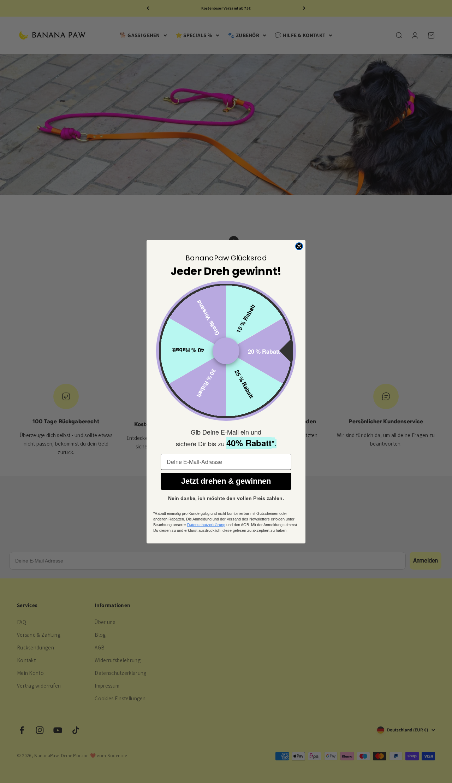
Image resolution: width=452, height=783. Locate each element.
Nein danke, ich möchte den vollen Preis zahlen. (226, 498)
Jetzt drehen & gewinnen (226, 481)
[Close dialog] (299, 246)
